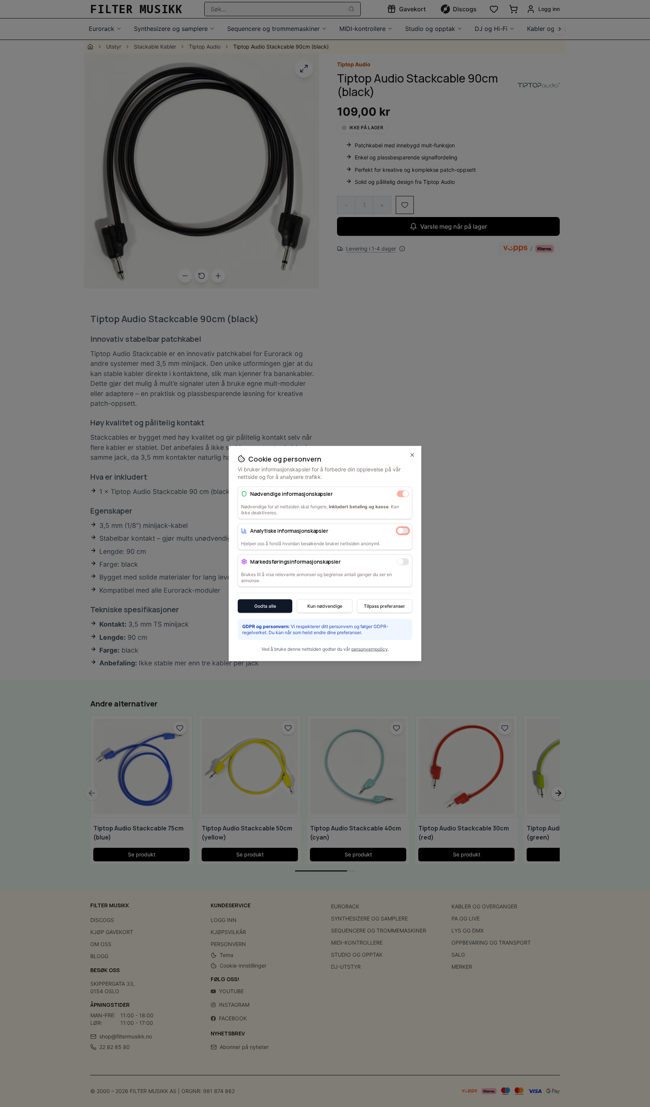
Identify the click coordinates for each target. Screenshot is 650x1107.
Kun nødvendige (324, 606)
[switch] (403, 493)
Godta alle (265, 606)
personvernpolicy (369, 649)
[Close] (412, 455)
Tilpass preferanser (384, 606)
